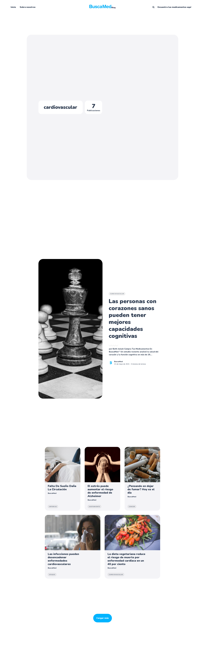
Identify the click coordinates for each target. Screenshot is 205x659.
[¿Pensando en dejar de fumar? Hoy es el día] (142, 479)
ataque (52, 574)
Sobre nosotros (27, 7)
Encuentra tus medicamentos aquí (174, 7)
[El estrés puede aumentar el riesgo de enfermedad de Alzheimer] (102, 479)
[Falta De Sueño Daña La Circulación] (62, 479)
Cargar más (102, 618)
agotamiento (94, 506)
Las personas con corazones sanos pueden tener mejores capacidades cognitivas (132, 318)
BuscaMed (118, 361)
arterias (53, 506)
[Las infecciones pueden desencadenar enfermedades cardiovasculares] (72, 547)
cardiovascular (117, 293)
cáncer (132, 506)
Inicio (13, 7)
